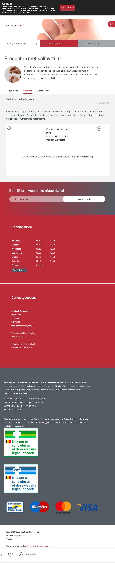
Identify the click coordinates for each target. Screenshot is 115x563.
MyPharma (31, 546)
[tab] (14, 91)
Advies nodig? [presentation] (43, 90)
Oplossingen (92, 43)
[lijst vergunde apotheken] (21, 478)
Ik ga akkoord (67, 7)
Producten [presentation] (27, 90)
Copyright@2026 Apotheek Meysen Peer (23, 532)
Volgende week (19, 270)
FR (2, 554)
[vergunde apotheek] (21, 442)
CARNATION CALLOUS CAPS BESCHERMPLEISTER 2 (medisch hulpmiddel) (58, 156)
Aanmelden (31, 554)
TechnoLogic (44, 546)
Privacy (9, 539)
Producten (54, 43)
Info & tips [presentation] (13, 90)
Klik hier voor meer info (20, 12)
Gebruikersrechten (13, 535)
